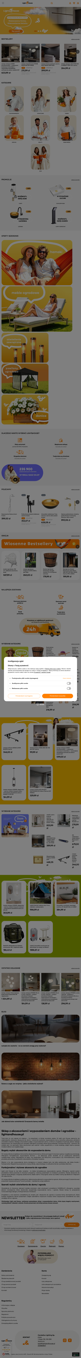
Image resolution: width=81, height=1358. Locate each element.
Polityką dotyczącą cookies (53, 668)
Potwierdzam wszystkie (57, 696)
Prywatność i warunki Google (42, 672)
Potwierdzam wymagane (24, 696)
